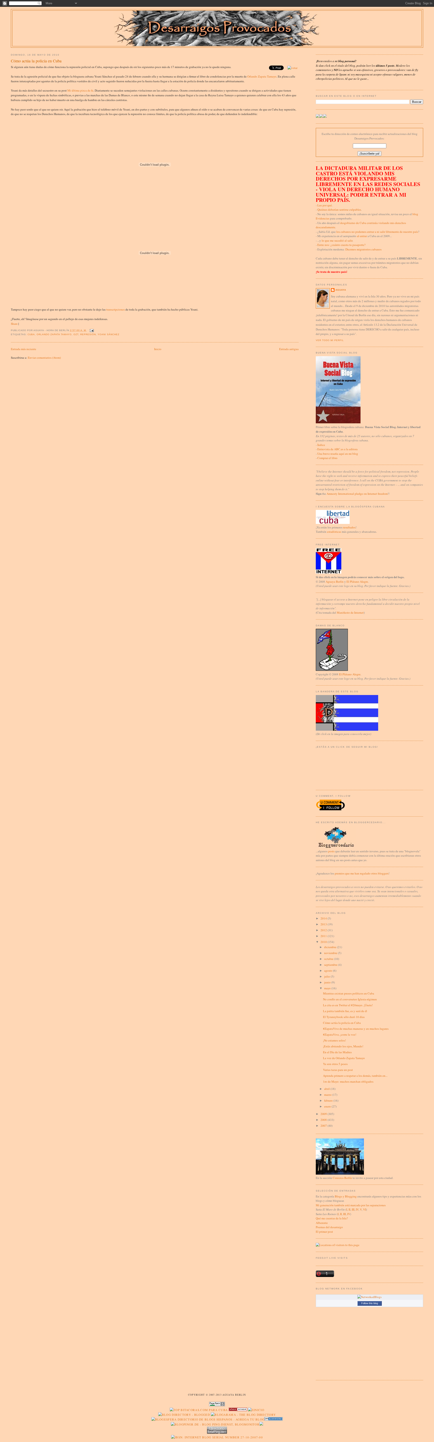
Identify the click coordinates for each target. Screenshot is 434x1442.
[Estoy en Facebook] (321, 117)
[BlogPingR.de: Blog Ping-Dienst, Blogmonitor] (215, 1424)
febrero (328, 1100)
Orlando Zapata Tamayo (261, 76)
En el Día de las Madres (337, 1052)
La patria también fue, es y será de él (345, 1011)
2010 (324, 942)
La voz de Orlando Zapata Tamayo (344, 1058)
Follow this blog (369, 1303)
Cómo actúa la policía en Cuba (36, 61)
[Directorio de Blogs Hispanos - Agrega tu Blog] (208, 1419)
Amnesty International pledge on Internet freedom (357, 494)
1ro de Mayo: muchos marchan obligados (348, 1081)
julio (327, 976)
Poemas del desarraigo (329, 1227)
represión (88, 334)
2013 (324, 924)
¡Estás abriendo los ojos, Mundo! (343, 1046)
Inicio (157, 349)
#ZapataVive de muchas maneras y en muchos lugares (356, 1029)
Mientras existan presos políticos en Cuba (348, 993)
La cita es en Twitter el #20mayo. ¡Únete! (348, 1005)
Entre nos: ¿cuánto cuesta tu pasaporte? (341, 245)
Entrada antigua (289, 349)
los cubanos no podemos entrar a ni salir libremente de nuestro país (377, 232)
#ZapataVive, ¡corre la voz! (339, 1034)
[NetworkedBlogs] (369, 1297)
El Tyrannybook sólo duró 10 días (344, 1017)
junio (327, 982)
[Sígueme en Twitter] (317, 117)
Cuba (31, 334)
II (349, 1209)
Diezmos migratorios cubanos (363, 249)
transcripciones (115, 309)
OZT (75, 334)
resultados (349, 527)
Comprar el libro (327, 458)
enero (328, 1106)
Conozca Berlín (342, 1178)
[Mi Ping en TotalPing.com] (217, 1432)
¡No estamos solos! (334, 1040)
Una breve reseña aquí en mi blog (337, 454)
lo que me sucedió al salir (337, 240)
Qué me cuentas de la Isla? (332, 1218)
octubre (329, 959)
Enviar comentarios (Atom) (44, 358)
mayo (327, 988)
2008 (324, 1120)
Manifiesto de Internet (350, 612)
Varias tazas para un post (338, 1070)
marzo (328, 1095)
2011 (324, 936)
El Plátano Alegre (357, 582)
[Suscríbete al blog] (325, 117)
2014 (324, 918)
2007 (324, 1126)
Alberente (322, 1223)
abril (327, 1089)
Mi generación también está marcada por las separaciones (351, 1205)
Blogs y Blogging (346, 1196)
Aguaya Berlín (335, 582)
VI (364, 1209)
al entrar (362, 236)
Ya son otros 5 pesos (335, 1064)
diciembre (330, 947)
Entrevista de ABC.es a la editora (337, 449)
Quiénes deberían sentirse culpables (339, 209)
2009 (324, 1114)
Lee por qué (324, 205)
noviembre (331, 953)
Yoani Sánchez (108, 334)
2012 (324, 930)
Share (14, 324)
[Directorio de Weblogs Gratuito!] (238, 1410)
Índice (321, 445)
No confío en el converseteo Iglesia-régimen (350, 999)
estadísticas (334, 532)
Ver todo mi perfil (330, 340)
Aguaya (340, 290)
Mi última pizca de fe (80, 90)
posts (331, 851)
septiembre (331, 965)
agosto (328, 970)
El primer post (324, 1232)
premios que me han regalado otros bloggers (362, 873)
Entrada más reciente (23, 349)
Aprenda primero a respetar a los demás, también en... (355, 1076)
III (353, 1209)
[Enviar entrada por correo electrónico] (91, 330)
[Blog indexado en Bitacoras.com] (199, 1410)
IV (357, 1209)
